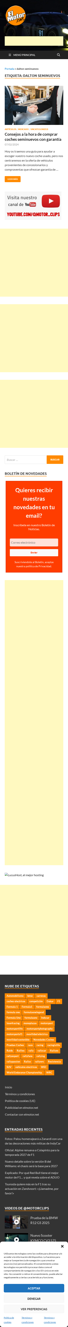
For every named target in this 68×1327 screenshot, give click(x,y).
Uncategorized (39, 129)
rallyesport (13, 1056)
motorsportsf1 (14, 1034)
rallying (40, 1056)
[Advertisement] (36, 41)
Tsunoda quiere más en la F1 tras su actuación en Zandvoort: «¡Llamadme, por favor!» (32, 1188)
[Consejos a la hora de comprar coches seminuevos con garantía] (34, 105)
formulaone (42, 1006)
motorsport (47, 1023)
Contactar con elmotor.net (22, 1114)
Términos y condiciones (20, 1094)
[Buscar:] (34, 459)
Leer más (11, 178)
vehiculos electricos (26, 1067)
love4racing (13, 1023)
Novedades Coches (43, 1039)
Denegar (34, 1298)
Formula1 (27, 1006)
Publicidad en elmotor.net (21, 1107)
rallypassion (13, 1061)
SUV (9, 1067)
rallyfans (27, 1056)
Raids (10, 1050)
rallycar (42, 1050)
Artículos (10, 129)
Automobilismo (15, 995)
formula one (13, 1012)
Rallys (27, 1061)
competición (36, 1001)
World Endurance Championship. (24, 1072)
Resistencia (54, 1061)
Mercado (23, 129)
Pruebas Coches (15, 1045)
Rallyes (54, 1050)
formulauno (31, 1017)
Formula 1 (12, 1006)
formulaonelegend (34, 1012)
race (30, 1045)
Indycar (45, 1017)
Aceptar (34, 1288)
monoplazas (30, 1023)
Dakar (50, 1001)
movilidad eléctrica (37, 1034)
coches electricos (16, 1001)
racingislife (53, 1045)
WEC (44, 1067)
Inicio (8, 1087)
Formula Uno (14, 1017)
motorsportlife (15, 1028)
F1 (58, 1001)
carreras (41, 995)
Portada (9, 68)
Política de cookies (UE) (20, 1101)
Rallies (21, 1050)
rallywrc (39, 1061)
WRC (49, 1072)
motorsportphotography (40, 1028)
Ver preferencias (34, 1309)
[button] (62, 1246)
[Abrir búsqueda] (58, 55)
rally (31, 1050)
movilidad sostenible (18, 1039)
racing (40, 1045)
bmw (30, 995)
